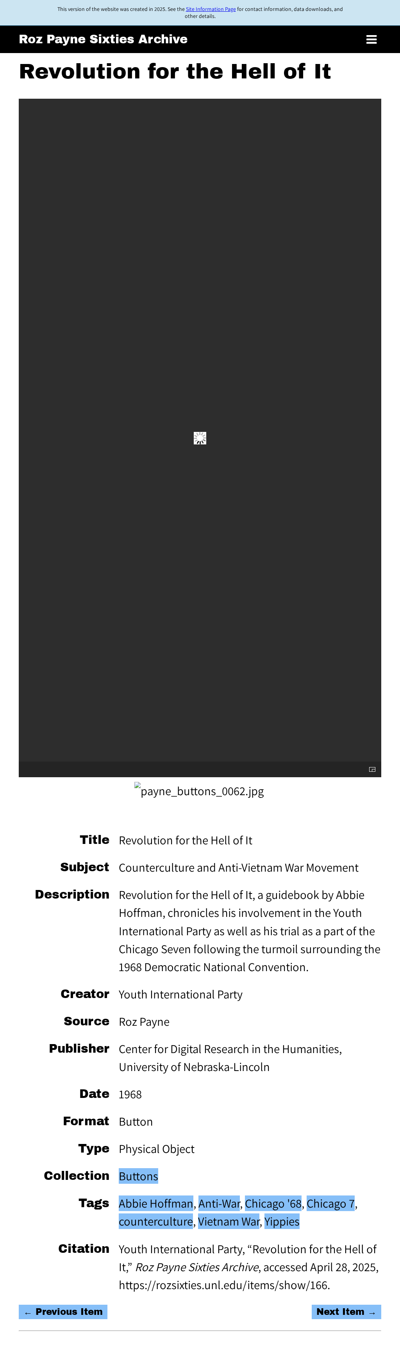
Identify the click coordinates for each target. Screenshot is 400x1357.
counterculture (156, 1221)
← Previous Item (63, 1312)
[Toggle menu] (371, 39)
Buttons (138, 1176)
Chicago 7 (331, 1203)
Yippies (282, 1221)
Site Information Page (211, 8)
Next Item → (346, 1312)
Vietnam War (228, 1221)
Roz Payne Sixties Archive (103, 39)
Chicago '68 (273, 1203)
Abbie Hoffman (156, 1203)
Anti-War (219, 1203)
